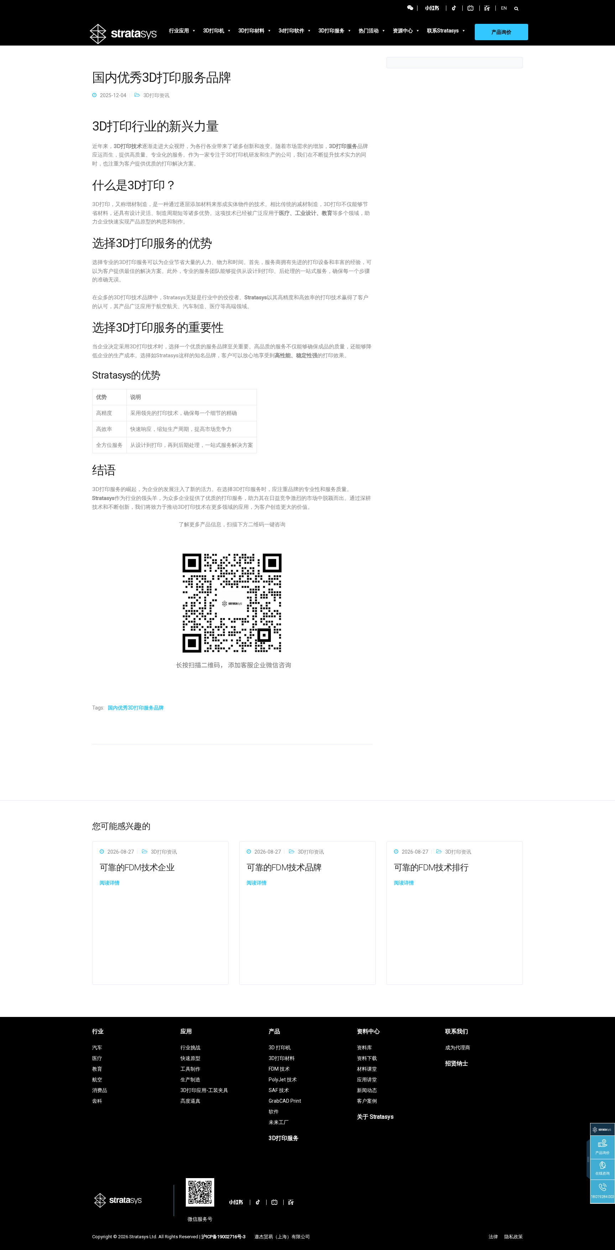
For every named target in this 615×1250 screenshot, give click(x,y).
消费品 (99, 1090)
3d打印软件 (291, 30)
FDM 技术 (279, 1069)
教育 (97, 1069)
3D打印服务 (332, 30)
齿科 (97, 1101)
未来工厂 (279, 1122)
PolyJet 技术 (283, 1079)
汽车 (97, 1047)
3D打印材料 (251, 30)
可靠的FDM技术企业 (137, 867)
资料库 (364, 1047)
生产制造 (190, 1079)
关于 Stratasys (375, 1116)
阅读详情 (110, 883)
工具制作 (190, 1069)
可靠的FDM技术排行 (431, 867)
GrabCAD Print (285, 1101)
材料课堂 (367, 1069)
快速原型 (190, 1058)
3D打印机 (213, 30)
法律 (493, 1236)
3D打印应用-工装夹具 (204, 1090)
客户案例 (367, 1101)
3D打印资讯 (156, 95)
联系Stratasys (443, 30)
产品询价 (501, 32)
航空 (97, 1079)
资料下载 (367, 1058)
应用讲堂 (367, 1079)
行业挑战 (190, 1047)
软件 (274, 1111)
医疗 (97, 1058)
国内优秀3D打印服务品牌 (136, 708)
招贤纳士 (456, 1063)
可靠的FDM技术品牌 (284, 867)
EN (504, 8)
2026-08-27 (120, 852)
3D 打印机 (280, 1047)
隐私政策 (513, 1236)
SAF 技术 (279, 1090)
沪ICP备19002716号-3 (223, 1236)
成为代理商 (457, 1047)
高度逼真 (190, 1101)
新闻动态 (367, 1090)
